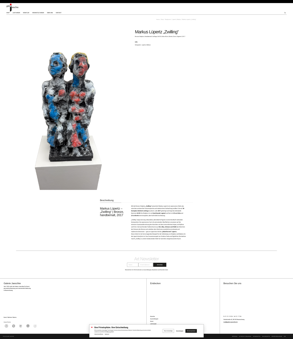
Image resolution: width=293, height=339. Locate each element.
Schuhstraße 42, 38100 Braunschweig (233, 319)
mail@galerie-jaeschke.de (230, 322)
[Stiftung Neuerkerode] (35, 326)
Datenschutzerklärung (245, 336)
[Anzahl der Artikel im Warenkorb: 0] (285, 12)
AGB (285, 336)
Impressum (234, 336)
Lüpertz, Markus (146, 45)
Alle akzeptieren (191, 331)
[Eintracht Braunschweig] (6, 326)
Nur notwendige (168, 331)
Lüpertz (115, 208)
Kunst (151, 321)
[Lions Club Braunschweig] (28, 326)
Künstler (152, 316)
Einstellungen (179, 331)
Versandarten (256, 336)
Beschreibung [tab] (107, 200)
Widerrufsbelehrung (277, 336)
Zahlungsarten (266, 336)
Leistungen (153, 323)
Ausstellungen (154, 319)
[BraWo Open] (13, 326)
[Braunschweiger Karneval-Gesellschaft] (21, 326)
